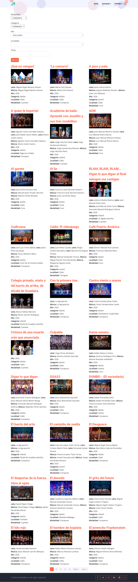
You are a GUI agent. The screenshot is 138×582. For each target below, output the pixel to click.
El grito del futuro (101, 478)
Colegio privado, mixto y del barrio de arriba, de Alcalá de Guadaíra (28, 286)
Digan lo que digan (24, 377)
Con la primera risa (63, 280)
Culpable (56, 332)
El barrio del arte (23, 424)
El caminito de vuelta (65, 424)
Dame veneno (99, 332)
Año (12, 31)
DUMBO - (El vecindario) (106, 377)
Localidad (15, 41)
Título (13, 50)
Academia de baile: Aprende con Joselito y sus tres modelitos (66, 116)
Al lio (53, 169)
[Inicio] (13, 4)
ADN (92, 111)
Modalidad (15, 14)
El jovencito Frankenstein (107, 528)
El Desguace (98, 424)
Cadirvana (18, 227)
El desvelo (57, 478)
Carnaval (106, 4)
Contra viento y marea (105, 280)
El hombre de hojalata (65, 528)
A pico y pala (98, 66)
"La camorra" (59, 66)
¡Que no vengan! (22, 66)
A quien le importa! (24, 111)
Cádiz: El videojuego (64, 227)
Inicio (96, 4)
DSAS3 (55, 377)
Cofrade (118, 4)
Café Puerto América (104, 227)
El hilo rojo (18, 528)
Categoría (15, 23)
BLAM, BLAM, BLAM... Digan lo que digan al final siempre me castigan (107, 174)
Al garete (17, 169)
